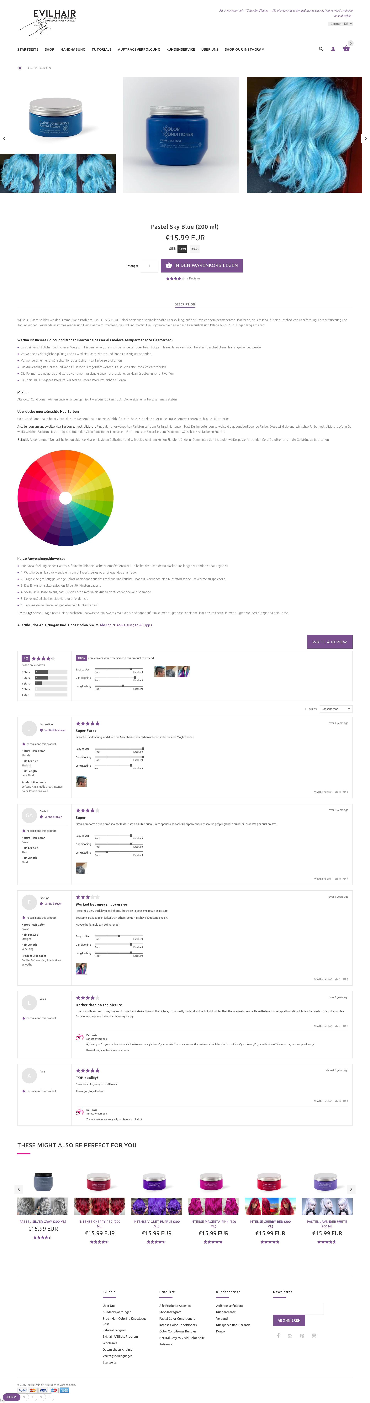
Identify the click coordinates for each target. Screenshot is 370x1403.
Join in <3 (185, 730)
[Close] (232, 667)
